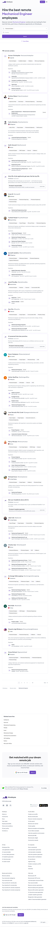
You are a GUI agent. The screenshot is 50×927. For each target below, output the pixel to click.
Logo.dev (26, 923)
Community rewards (33, 840)
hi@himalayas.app (6, 801)
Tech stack (4, 821)
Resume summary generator (35, 885)
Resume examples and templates (36, 828)
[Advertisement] (25, 46)
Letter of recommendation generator (37, 899)
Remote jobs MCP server (34, 878)
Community (5, 816)
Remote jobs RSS (32, 835)
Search (25, 36)
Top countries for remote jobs (9, 882)
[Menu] (46, 2)
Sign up (33, 772)
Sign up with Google (22, 772)
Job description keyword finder (35, 880)
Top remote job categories (8, 878)
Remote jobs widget (33, 837)
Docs (3, 819)
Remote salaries (6, 875)
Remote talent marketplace (35, 856)
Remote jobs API (32, 875)
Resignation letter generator (35, 897)
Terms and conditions (7, 826)
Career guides (31, 826)
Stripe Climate (24, 789)
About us (4, 814)
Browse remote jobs (33, 816)
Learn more (42, 186)
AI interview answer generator (35, 892)
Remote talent (13, 688)
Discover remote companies (35, 819)
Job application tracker (8, 849)
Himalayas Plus (6, 847)
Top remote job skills (7, 880)
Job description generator (34, 849)
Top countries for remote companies (11, 887)
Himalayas (5, 688)
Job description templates (34, 852)
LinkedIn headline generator (35, 894)
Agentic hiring (31, 861)
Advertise (30, 868)
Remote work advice (33, 823)
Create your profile (33, 814)
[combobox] (31, 28)
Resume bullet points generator (36, 887)
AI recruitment (31, 859)
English (43, 922)
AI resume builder (6, 852)
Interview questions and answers (36, 833)
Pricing (30, 866)
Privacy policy (5, 828)
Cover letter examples (33, 830)
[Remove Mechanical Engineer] (13, 28)
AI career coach (6, 861)
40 (33, 683)
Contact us (5, 830)
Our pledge (44, 788)
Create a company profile (34, 864)
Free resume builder (33, 882)
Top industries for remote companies (11, 890)
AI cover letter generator (8, 854)
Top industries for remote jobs (9, 885)
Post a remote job (32, 847)
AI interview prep (6, 859)
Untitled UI (11, 923)
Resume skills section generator (36, 890)
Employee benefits (6, 823)
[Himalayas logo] (7, 2)
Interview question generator (35, 854)
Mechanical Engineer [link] (23, 688)
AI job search (31, 821)
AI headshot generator (7, 856)
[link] (5, 688)
